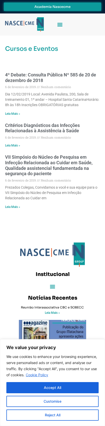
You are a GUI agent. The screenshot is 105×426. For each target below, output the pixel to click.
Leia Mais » (12, 114)
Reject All (52, 415)
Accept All (52, 387)
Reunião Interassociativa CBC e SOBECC (52, 307)
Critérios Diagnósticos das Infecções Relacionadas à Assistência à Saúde (42, 128)
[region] (52, 382)
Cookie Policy (37, 375)
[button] (60, 24)
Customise (52, 401)
